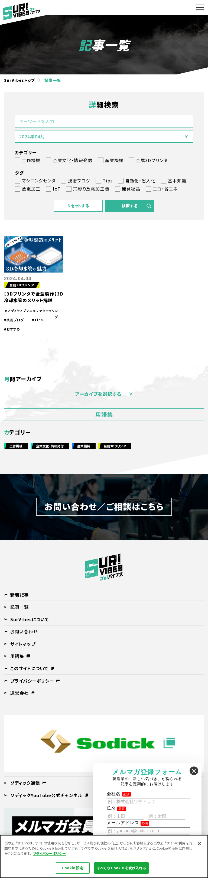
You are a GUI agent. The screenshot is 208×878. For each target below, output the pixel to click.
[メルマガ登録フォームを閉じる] (194, 770)
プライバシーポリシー (49, 853)
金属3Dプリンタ (21, 285)
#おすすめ (12, 329)
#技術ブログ (14, 319)
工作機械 (15, 446)
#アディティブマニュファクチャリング (31, 311)
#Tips (37, 319)
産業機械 (83, 446)
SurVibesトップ (19, 80)
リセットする (78, 205)
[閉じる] (199, 844)
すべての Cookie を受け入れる (121, 867)
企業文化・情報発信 (50, 446)
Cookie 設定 (72, 867)
